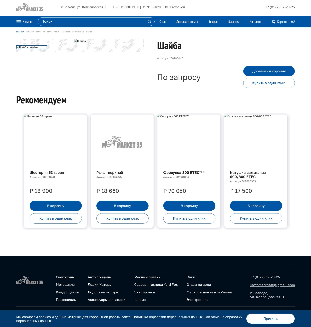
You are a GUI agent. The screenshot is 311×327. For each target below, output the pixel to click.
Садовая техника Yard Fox (156, 284)
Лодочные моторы (103, 292)
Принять (270, 318)
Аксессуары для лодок (106, 299)
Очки (191, 277)
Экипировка (144, 292)
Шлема (140, 299)
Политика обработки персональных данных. (168, 317)
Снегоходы (65, 277)
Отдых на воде (199, 284)
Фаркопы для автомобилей (209, 292)
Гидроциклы (66, 299)
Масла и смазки (147, 277)
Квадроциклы (67, 292)
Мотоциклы (65, 284)
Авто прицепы (99, 277)
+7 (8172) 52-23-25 (280, 7)
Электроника (197, 299)
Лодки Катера (99, 284)
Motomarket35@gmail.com (272, 285)
